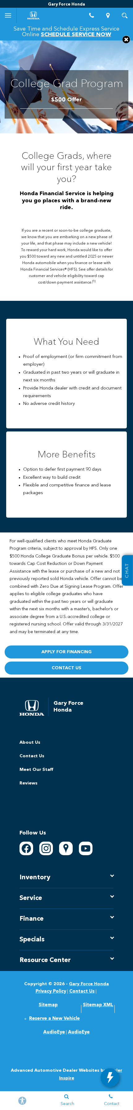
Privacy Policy (51, 991)
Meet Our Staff (36, 769)
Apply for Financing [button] (66, 652)
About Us (29, 742)
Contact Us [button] (66, 668)
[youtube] (85, 848)
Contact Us (31, 756)
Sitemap (48, 1005)
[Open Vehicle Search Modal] (124, 15)
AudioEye (54, 1032)
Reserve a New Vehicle (54, 1018)
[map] (66, 848)
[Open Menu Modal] (8, 15)
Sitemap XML (98, 1005)
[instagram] (46, 848)
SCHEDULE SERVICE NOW (76, 34)
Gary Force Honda (89, 984)
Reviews (28, 783)
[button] (126, 39)
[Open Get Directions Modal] (108, 15)
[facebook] (26, 848)
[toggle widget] (110, 1077)
